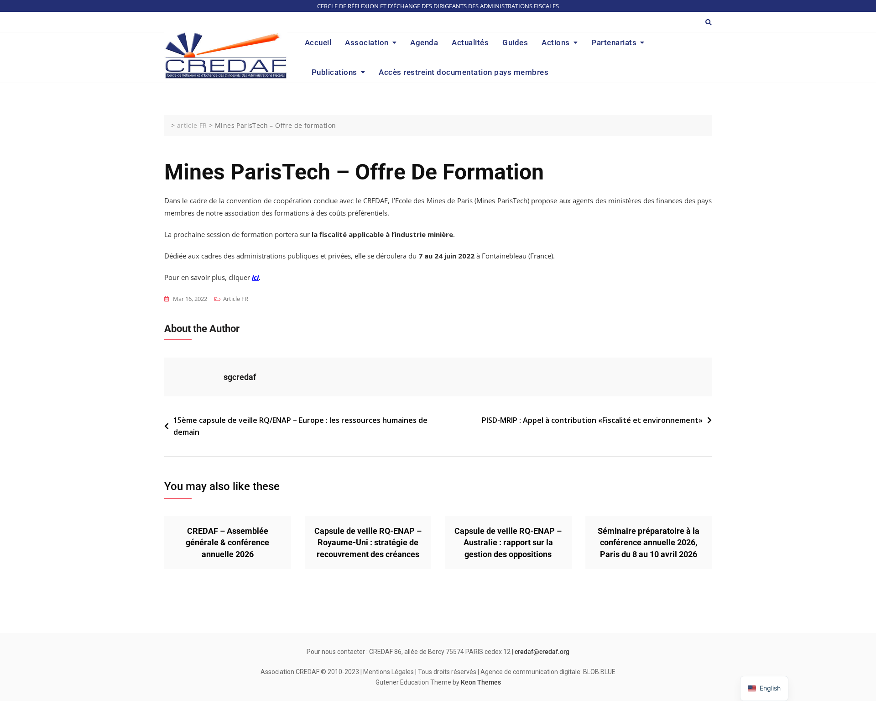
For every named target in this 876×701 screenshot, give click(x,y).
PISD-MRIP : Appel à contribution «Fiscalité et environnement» (592, 420)
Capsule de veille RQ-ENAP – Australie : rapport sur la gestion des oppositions (508, 542)
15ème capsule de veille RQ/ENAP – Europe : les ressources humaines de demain (300, 426)
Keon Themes (481, 682)
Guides (515, 42)
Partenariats (613, 42)
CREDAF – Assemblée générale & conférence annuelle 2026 (227, 542)
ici (255, 277)
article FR (235, 299)
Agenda (424, 42)
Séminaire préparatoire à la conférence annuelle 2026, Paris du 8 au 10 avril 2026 (648, 542)
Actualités (470, 42)
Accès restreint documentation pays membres (463, 72)
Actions (556, 42)
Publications (334, 72)
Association (367, 42)
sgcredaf (240, 377)
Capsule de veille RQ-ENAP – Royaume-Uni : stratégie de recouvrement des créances (368, 542)
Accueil (318, 42)
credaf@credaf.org (542, 651)
